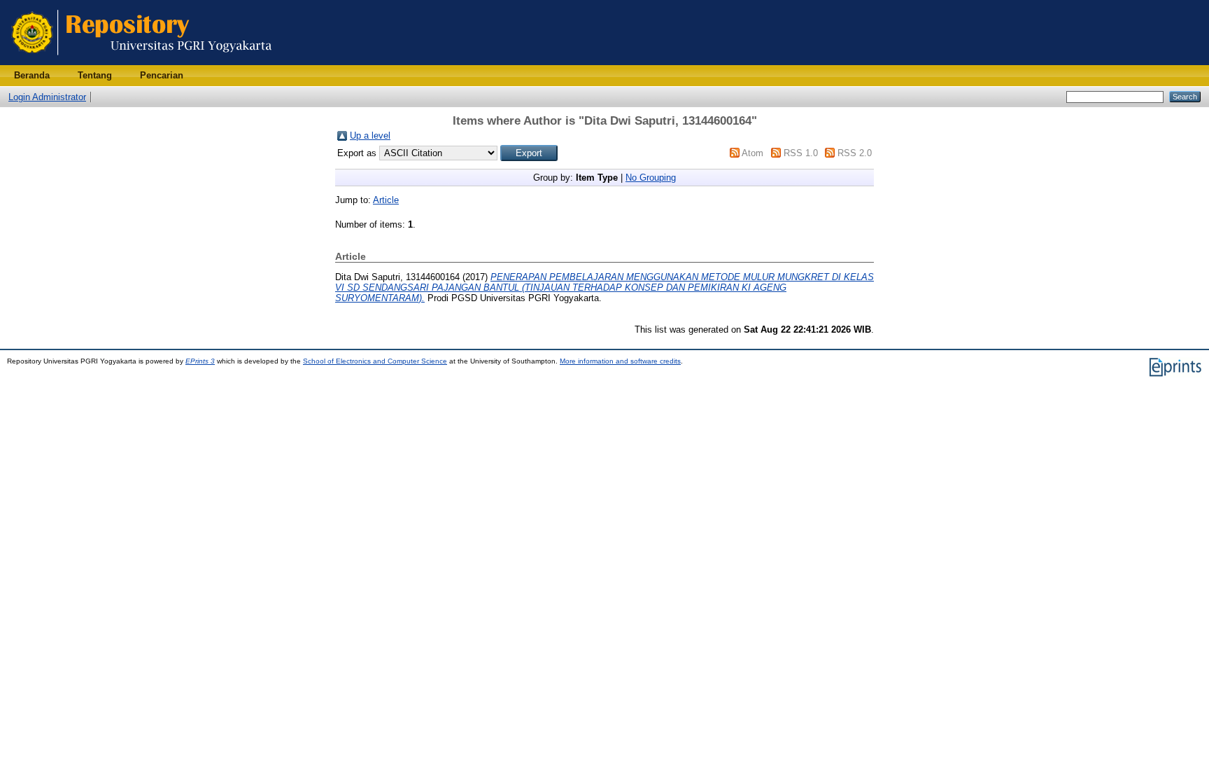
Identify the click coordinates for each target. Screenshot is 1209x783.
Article (386, 200)
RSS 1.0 (801, 153)
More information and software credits (620, 361)
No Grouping (650, 177)
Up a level (370, 135)
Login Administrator (47, 97)
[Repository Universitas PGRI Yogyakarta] (141, 62)
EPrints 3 (200, 361)
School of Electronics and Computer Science (375, 361)
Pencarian (161, 75)
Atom (752, 153)
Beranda (32, 75)
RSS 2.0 (854, 153)
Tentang (95, 75)
